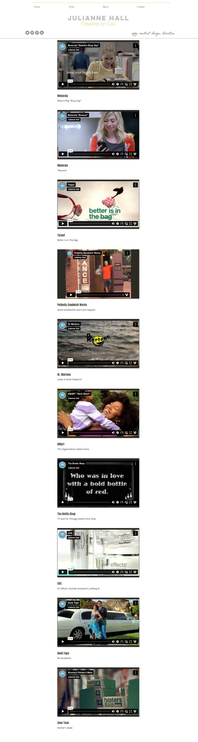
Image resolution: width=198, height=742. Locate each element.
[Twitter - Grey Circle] (27, 33)
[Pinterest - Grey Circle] (37, 33)
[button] (84, 5)
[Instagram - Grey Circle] (32, 33)
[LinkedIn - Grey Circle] (42, 33)
